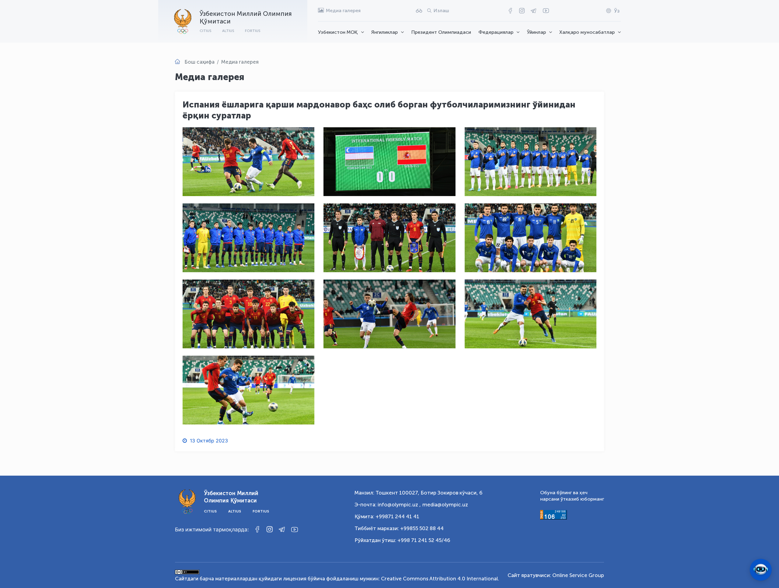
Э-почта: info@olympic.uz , (388, 505)
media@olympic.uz (445, 505)
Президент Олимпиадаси (441, 32)
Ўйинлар (536, 32)
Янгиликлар (384, 32)
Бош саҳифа (199, 62)
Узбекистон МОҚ (338, 32)
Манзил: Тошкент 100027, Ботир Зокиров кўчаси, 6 (419, 493)
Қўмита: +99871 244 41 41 (387, 516)
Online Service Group (578, 575)
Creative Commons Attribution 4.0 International (439, 579)
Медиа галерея (240, 62)
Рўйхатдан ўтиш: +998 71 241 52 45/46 (402, 540)
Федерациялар (495, 32)
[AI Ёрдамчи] (761, 570)
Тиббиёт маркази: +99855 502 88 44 (399, 528)
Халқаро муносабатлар (587, 32)
